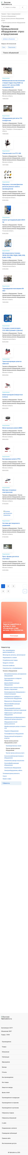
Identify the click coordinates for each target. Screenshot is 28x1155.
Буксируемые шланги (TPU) (11, 459)
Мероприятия (6, 1062)
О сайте (4, 1123)
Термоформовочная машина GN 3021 (13, 290)
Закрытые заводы (7, 1087)
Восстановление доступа (9, 1143)
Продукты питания (8, 663)
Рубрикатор (6, 783)
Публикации (5, 1057)
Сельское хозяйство (9, 665)
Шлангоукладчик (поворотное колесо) (12, 396)
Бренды (4, 1067)
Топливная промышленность (11, 773)
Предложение (11, 47)
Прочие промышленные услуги (15, 753)
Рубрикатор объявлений (9, 1118)
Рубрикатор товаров (8, 1113)
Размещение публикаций (9, 1133)
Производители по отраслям (10, 1102)
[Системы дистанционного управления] (7, 513)
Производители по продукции (10, 1097)
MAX (11, 1022)
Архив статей (5, 1092)
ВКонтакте (2, 1022)
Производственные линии (13, 746)
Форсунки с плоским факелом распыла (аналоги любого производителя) (12, 187)
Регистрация (14, 636)
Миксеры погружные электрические (9, 491)
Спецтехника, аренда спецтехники (14, 760)
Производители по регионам (10, 1108)
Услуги (5, 776)
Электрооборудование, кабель (13, 770)
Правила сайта (6, 1138)
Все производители (7, 1077)
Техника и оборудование (10, 671)
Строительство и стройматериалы (12, 668)
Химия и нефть (7, 779)
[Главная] (6, 3)
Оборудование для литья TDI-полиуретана (12, 119)
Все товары (5, 1082)
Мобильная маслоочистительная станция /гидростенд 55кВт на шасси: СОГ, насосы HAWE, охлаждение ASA (13, 84)
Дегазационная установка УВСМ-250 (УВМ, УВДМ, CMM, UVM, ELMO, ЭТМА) (13, 255)
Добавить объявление (9, 39)
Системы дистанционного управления (11, 524)
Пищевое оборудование (11, 731)
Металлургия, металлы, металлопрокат (14, 655)
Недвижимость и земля (10, 657)
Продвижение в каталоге (9, 1128)
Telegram (6, 1022)
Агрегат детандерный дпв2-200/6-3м (13, 221)
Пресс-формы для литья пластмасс (10, 558)
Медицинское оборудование (12, 701)
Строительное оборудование (12, 768)
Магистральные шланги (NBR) (12, 428)
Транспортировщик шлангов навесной (11, 362)
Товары (4, 1047)
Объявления (5, 1052)
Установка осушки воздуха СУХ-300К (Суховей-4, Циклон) (12, 329)
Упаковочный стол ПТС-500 (11, 153)
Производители (6, 1041)
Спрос (3, 47)
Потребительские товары (10, 660)
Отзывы (4, 1072)
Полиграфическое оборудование (14, 733)
